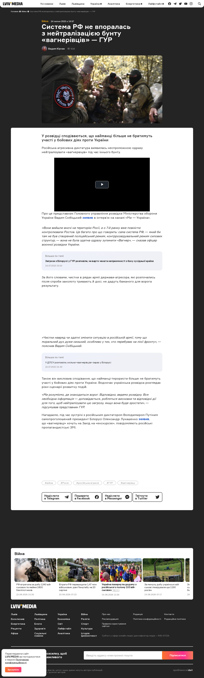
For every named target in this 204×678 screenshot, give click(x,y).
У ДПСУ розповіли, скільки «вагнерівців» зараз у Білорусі (78, 362)
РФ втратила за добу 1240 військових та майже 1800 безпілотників (33, 587)
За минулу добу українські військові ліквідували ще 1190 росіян (161, 587)
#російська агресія (87, 482)
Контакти (169, 614)
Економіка (64, 618)
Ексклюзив (17, 618)
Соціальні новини (40, 634)
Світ (60, 623)
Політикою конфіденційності (17, 661)
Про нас (106, 614)
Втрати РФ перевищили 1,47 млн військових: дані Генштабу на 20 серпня (77, 587)
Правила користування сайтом (114, 624)
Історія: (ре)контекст (89, 634)
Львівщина (78, 3)
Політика (39, 618)
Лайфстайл (155, 3)
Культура (86, 628)
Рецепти (16, 628)
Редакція (138, 614)
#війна (49, 482)
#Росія (65, 482)
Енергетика (133, 3)
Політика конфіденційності (147, 619)
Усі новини (46, 3)
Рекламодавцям (110, 619)
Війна (24, 11)
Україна (95, 3)
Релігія (85, 618)
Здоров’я (39, 628)
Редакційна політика (175, 619)
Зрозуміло (13, 669)
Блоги (38, 623)
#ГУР (110, 482)
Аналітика (114, 3)
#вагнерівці (128, 482)
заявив (87, 217)
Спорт (85, 623)
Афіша (14, 633)
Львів (62, 3)
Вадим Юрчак (56, 48)
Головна (14, 11)
